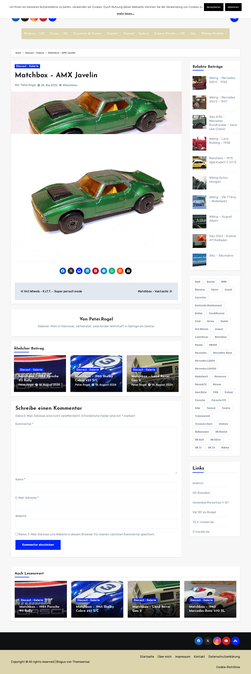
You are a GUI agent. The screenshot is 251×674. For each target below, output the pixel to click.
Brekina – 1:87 (34, 33)
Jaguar (219, 329)
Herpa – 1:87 (58, 33)
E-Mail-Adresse (27, 498)
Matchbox (221, 337)
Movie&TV (201, 384)
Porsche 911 (218, 400)
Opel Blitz (201, 392)
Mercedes (201, 352)
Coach (228, 289)
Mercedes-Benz (222, 352)
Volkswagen (202, 431)
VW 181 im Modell (204, 512)
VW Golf (199, 439)
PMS (215, 392)
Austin (211, 281)
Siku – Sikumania (221, 255)
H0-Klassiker (201, 493)
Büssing (200, 289)
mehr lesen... (125, 13)
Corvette (200, 297)
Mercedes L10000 (205, 368)
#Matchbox (70, 85)
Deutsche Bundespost (208, 305)
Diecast (112, 33)
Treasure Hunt (203, 423)
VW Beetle (221, 431)
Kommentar (24, 424)
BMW (224, 281)
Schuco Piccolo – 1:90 (169, 33)
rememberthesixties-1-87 (211, 502)
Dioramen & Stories (87, 33)
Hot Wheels (201, 329)
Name (20, 479)
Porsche (200, 400)
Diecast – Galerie (136, 33)
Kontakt (199, 656)
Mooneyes (220, 376)
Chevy (214, 289)
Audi (197, 281)
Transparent (202, 416)
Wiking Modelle (213, 33)
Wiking (225, 447)
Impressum (182, 656)
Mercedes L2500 (205, 360)
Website (20, 516)
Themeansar (80, 662)
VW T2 (211, 447)
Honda (224, 321)
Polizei (229, 392)
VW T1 (198, 447)
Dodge (198, 313)
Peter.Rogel (28, 85)
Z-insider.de (201, 532)
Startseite (147, 656)
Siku (193, 33)
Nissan (217, 384)
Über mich (165, 656)
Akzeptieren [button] (214, 7)
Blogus (61, 662)
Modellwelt (201, 376)
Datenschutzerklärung (224, 656)
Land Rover (201, 337)
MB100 (213, 344)
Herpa (210, 321)
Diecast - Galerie (27, 66)
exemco (198, 483)
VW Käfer (215, 439)
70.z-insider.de (203, 522)
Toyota (226, 408)
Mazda (199, 344)
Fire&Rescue (217, 313)
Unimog (223, 423)
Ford (197, 321)
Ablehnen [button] (233, 7)
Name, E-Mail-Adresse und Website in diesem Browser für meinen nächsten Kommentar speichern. (87, 534)
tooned (211, 408)
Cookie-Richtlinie (228, 667)
